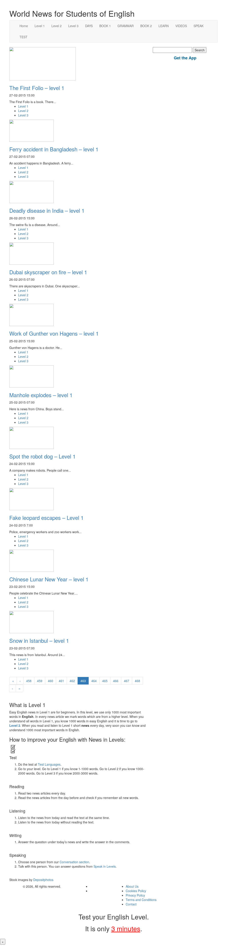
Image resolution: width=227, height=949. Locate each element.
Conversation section (74, 862)
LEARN (164, 26)
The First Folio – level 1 (36, 88)
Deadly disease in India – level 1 (46, 210)
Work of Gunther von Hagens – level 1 (54, 333)
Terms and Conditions (141, 899)
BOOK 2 (146, 26)
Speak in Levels (105, 866)
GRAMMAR (125, 26)
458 (28, 681)
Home (24, 26)
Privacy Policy (135, 895)
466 (115, 681)
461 (61, 681)
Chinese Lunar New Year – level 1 (48, 579)
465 (105, 681)
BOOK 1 (105, 26)
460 (50, 681)
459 (39, 681)
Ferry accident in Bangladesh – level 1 (53, 149)
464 (94, 681)
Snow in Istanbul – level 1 (39, 640)
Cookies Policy (136, 891)
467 (126, 681)
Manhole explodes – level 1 (40, 395)
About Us (132, 886)
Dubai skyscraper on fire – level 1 (48, 272)
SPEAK (199, 26)
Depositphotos (42, 879)
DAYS (89, 26)
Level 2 (56, 26)
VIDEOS (181, 26)
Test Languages (49, 764)
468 (137, 681)
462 (72, 681)
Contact (131, 904)
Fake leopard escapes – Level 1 (46, 517)
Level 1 (40, 26)
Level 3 (73, 26)
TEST (23, 37)
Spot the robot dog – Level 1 (42, 456)
